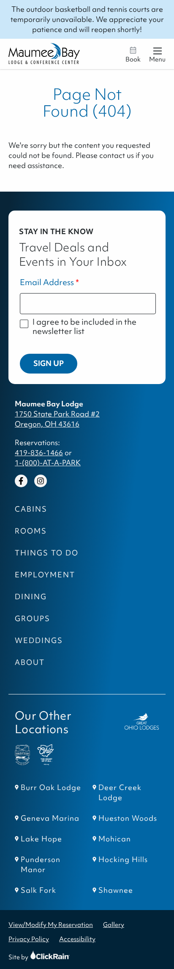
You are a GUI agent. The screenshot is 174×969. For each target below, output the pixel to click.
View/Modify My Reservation (50, 925)
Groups (32, 618)
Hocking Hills (123, 859)
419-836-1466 (39, 452)
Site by (26, 957)
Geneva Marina (50, 818)
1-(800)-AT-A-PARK (48, 462)
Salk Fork (38, 890)
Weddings (39, 640)
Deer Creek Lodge (119, 792)
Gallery (113, 925)
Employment (45, 574)
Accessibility (77, 939)
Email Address (47, 282)
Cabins (31, 509)
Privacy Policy (28, 939)
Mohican (114, 839)
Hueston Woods (127, 818)
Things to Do (47, 553)
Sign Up (48, 363)
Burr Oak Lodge (51, 787)
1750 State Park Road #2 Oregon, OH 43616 (57, 419)
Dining (31, 596)
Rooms (31, 531)
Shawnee (115, 890)
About (30, 662)
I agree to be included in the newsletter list (84, 327)
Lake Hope (41, 839)
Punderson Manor (40, 864)
